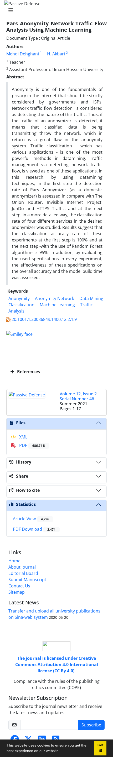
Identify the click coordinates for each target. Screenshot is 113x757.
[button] (61, 751)
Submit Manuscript (27, 579)
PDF (31, 445)
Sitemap (16, 592)
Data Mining (91, 298)
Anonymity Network (54, 298)
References (28, 371)
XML (22, 437)
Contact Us (19, 586)
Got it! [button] (100, 748)
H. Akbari (56, 54)
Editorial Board (23, 573)
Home (14, 561)
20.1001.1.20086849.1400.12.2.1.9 (44, 319)
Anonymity (19, 298)
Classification (21, 305)
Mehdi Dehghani (22, 54)
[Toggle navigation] (55, 10)
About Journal (22, 567)
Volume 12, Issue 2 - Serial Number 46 (79, 396)
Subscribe (91, 725)
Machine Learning (57, 305)
